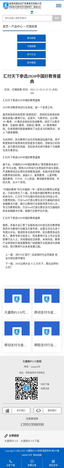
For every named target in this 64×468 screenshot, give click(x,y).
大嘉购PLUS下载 (30, 441)
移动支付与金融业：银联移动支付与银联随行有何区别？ (17, 345)
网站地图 (37, 455)
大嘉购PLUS (11, 441)
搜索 (57, 18)
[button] (32, 11)
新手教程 (31, 63)
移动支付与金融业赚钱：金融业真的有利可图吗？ (47, 312)
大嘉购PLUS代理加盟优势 (17, 312)
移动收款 (31, 38)
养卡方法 (31, 54)
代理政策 (31, 26)
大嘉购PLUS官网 (34, 451)
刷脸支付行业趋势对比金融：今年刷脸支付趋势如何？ (47, 345)
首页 (5, 26)
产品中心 (17, 26)
